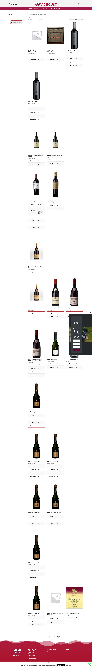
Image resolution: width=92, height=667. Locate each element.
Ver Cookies (68, 665)
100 (38, 56)
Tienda (35, 8)
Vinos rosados (31, 655)
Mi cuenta (60, 8)
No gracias (80, 356)
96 (38, 59)
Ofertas (48, 8)
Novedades (42, 8)
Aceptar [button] (59, 665)
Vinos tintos (31, 652)
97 (38, 415)
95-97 (39, 364)
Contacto (54, 8)
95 (76, 55)
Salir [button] (64, 665)
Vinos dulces (31, 657)
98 (57, 205)
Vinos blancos (31, 653)
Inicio (30, 8)
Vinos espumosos (32, 658)
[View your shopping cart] (78, 4)
